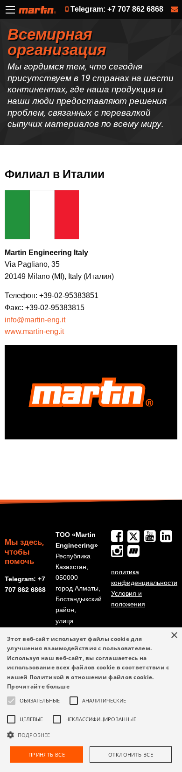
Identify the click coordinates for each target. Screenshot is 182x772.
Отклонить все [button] (130, 754)
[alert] (91, 699)
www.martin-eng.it (34, 331)
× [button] (173, 635)
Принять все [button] (46, 754)
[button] (91, 734)
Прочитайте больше (38, 686)
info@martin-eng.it (35, 320)
